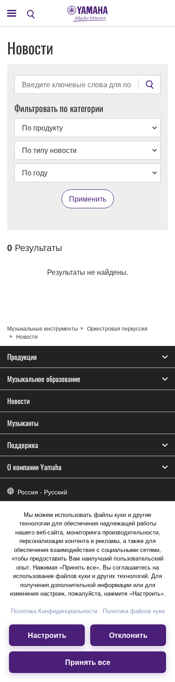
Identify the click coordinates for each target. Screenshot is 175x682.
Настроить (47, 635)
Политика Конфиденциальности (54, 610)
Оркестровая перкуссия (117, 328)
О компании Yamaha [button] (34, 467)
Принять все (87, 662)
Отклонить (128, 635)
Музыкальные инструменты (42, 328)
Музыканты (23, 422)
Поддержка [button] (22, 445)
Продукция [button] (22, 356)
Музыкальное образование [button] (43, 378)
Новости (18, 400)
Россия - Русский (42, 491)
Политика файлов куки (134, 610)
